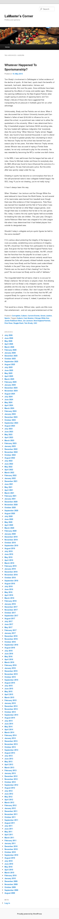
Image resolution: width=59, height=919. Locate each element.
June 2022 (9, 463)
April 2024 (9, 405)
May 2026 (8, 341)
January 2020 (10, 533)
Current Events (34, 315)
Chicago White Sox (41, 318)
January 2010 (10, 878)
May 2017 (8, 627)
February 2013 (10, 770)
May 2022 (8, 466)
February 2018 (10, 601)
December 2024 (11, 387)
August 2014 (10, 717)
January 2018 (10, 604)
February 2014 (10, 735)
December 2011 (11, 811)
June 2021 (9, 484)
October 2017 (10, 612)
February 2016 (10, 665)
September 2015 (11, 679)
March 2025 (9, 379)
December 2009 (11, 881)
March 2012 (9, 802)
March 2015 (9, 697)
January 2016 (10, 668)
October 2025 (10, 358)
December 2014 (11, 706)
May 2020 (8, 522)
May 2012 (8, 796)
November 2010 (11, 849)
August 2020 (10, 513)
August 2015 (10, 682)
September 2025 (11, 361)
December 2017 (11, 606)
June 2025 (9, 370)
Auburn (20, 318)
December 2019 (11, 536)
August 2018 (10, 583)
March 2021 (9, 493)
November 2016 (11, 639)
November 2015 (11, 674)
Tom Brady (28, 323)
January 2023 (10, 446)
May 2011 (8, 831)
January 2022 (10, 478)
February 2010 (10, 875)
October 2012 (10, 782)
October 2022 (10, 455)
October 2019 (10, 542)
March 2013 (9, 767)
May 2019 (8, 557)
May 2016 (8, 656)
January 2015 (10, 703)
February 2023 (10, 443)
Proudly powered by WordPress (29, 914)
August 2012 (10, 787)
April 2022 (9, 469)
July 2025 (8, 367)
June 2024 (9, 399)
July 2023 (8, 428)
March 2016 (9, 662)
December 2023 (11, 417)
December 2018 (11, 571)
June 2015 (9, 688)
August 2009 (10, 893)
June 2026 (9, 338)
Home (7, 47)
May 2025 (8, 373)
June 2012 (9, 793)
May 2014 (8, 726)
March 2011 (9, 837)
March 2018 (9, 598)
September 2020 (11, 510)
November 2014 (11, 709)
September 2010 (11, 855)
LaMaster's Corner (19, 16)
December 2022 (11, 449)
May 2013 (8, 761)
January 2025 (10, 384)
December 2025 (11, 355)
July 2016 (8, 650)
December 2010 (11, 846)
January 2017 (10, 633)
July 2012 (8, 790)
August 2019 (10, 548)
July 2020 (8, 516)
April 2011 (9, 834)
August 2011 (10, 823)
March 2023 (9, 440)
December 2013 (11, 741)
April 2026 (9, 344)
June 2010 (9, 863)
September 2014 (11, 714)
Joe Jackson (28, 320)
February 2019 (10, 566)
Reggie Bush (18, 323)
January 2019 (10, 568)
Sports (7, 318)
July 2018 (8, 586)
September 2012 (11, 785)
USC (35, 323)
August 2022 (10, 457)
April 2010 (9, 869)
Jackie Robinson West (13, 320)
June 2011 (9, 828)
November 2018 (11, 574)
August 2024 (10, 393)
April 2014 (9, 729)
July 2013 (8, 755)
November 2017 (11, 609)
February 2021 (10, 495)
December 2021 (11, 481)
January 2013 (10, 773)
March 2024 (9, 408)
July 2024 (8, 396)
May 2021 (8, 487)
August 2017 (10, 618)
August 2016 (10, 647)
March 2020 (9, 528)
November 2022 (11, 452)
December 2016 (11, 636)
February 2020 (10, 530)
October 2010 (10, 852)
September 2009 (11, 890)
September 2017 (11, 615)
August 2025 (10, 364)
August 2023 (10, 425)
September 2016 (11, 644)
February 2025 (10, 382)
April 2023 (9, 437)
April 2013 (9, 764)
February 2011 (10, 840)
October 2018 (10, 577)
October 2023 (10, 420)
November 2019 (11, 539)
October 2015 (10, 677)
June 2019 (9, 554)
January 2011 (10, 843)
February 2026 (10, 349)
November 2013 (11, 744)
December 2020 (11, 501)
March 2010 (9, 872)
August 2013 (10, 752)
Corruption (16, 315)
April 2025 (9, 376)
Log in (7, 903)
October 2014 (10, 712)
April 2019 (9, 560)
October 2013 (10, 747)
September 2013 (11, 750)
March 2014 (9, 732)
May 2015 (8, 691)
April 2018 (9, 595)
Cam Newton (29, 318)
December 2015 (11, 671)
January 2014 (10, 738)
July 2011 (8, 825)
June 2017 (9, 624)
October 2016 (10, 641)
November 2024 (11, 390)
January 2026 (10, 352)
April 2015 (9, 694)
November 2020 (11, 504)
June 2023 (9, 431)
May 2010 (8, 866)
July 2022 (8, 460)
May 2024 (8, 402)
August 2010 (10, 858)
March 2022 (9, 472)
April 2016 (9, 659)
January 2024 (10, 414)
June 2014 (9, 723)
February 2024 (10, 411)
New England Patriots (42, 320)
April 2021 (9, 490)
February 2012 (10, 805)
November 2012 (11, 779)
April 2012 (9, 799)
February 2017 (10, 630)
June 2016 (9, 653)
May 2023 (8, 434)
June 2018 (9, 589)
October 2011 (10, 817)
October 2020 (10, 507)
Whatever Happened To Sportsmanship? (21, 67)
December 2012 (11, 776)
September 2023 (11, 422)
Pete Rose (9, 323)
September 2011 (11, 820)
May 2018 (8, 592)
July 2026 (8, 335)
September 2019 (11, 545)
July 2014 (8, 720)
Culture (24, 315)
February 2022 (10, 475)
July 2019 (8, 551)
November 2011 (11, 814)
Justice (49, 315)
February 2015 (10, 700)
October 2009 (10, 887)
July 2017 (8, 621)
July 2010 (8, 861)
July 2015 (8, 685)
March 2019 (9, 563)
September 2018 (11, 580)
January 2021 (10, 498)
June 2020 (9, 519)
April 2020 (9, 525)
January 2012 (10, 808)
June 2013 (9, 758)
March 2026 (9, 347)
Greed (42, 315)
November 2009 (11, 884)
